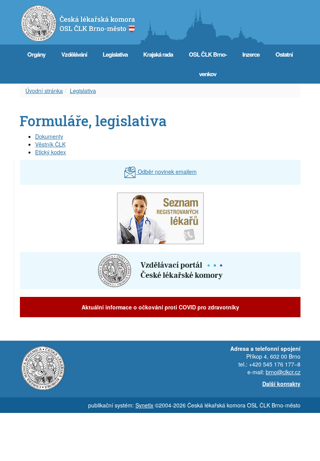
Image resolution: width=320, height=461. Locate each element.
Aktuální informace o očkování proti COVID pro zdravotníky (160, 307)
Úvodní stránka (44, 91)
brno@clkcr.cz (283, 372)
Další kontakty (281, 384)
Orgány (36, 54)
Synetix (144, 405)
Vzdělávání (74, 54)
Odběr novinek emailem (166, 171)
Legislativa (115, 54)
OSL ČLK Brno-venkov (208, 64)
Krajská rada (158, 54)
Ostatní (284, 54)
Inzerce (251, 54)
